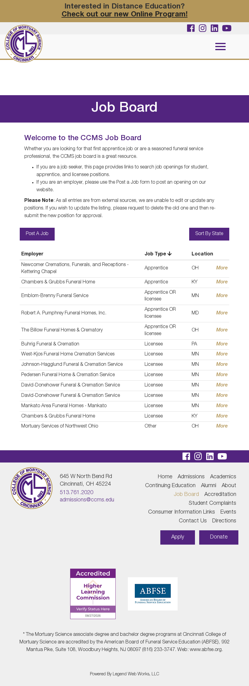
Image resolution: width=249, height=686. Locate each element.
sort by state (209, 234)
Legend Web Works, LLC (136, 674)
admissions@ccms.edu (87, 500)
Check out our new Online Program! (125, 15)
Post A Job (37, 234)
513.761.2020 (76, 493)
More (222, 268)
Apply (177, 537)
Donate (218, 537)
